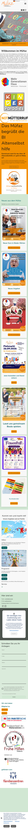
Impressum (4, 713)
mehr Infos (14, 431)
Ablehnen (13, 826)
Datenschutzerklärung (14, 630)
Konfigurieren (6, 823)
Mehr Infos (14, 382)
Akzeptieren (14, 633)
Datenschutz (4, 709)
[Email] (25, 10)
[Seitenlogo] (7, 4)
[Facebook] (21, 10)
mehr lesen (4, 547)
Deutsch (17, 1)
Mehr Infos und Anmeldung (14, 247)
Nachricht (4, 668)
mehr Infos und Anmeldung (14, 334)
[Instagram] (23, 10)
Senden (14, 697)
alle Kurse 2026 (14, 503)
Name (3, 650)
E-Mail (3, 656)
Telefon (3, 662)
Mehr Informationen (14, 166)
